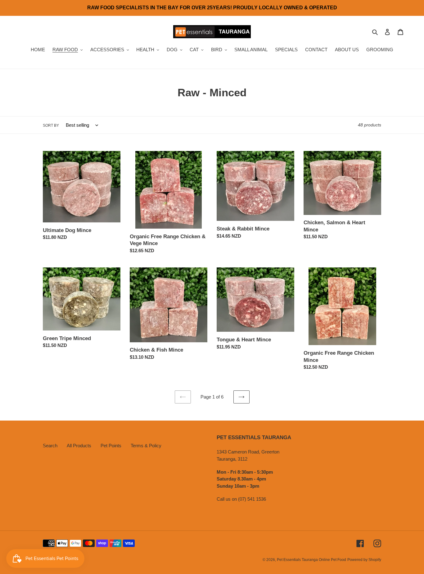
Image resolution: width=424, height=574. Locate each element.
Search (50, 445)
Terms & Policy (146, 445)
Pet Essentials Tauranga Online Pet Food (311, 560)
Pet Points (111, 445)
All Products (79, 445)
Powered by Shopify (364, 560)
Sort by (51, 125)
